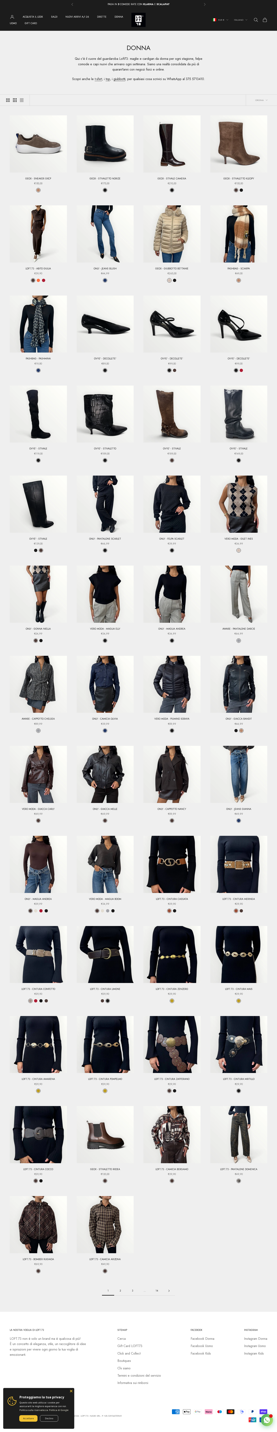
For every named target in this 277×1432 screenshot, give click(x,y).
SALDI (54, 17)
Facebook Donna (202, 1338)
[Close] (71, 1391)
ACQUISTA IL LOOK (33, 17)
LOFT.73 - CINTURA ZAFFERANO (171, 1079)
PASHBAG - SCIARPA (239, 268)
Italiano (238, 19)
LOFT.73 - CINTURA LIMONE (105, 989)
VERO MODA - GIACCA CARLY (38, 809)
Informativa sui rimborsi (132, 1383)
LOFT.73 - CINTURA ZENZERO (172, 989)
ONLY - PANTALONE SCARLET (105, 539)
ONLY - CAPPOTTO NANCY (172, 809)
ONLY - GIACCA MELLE (105, 809)
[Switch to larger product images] (8, 100)
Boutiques (124, 1360)
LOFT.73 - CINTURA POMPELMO (105, 1079)
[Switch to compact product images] (22, 100)
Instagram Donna (255, 1338)
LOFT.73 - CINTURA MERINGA (238, 899)
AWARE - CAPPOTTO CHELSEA (38, 719)
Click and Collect (129, 1353)
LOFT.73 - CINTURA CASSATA (172, 899)
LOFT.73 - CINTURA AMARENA (38, 1079)
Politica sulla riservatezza (33, 1410)
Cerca (121, 1338)
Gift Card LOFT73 (129, 1346)
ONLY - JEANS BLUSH (105, 268)
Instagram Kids (254, 1353)
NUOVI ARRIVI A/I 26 (77, 17)
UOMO (13, 23)
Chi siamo (124, 1368)
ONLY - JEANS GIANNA (238, 809)
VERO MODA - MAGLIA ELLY (105, 629)
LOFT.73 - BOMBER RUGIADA (38, 1259)
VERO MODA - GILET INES (238, 539)
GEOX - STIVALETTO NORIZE (105, 178)
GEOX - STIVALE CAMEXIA (172, 178)
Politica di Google (59, 1410)
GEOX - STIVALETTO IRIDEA (105, 1169)
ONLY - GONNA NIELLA (38, 629)
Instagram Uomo (255, 1346)
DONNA (119, 17)
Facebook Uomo (202, 1346)
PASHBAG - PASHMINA (38, 358)
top (108, 79)
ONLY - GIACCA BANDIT (239, 719)
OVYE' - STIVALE (38, 448)
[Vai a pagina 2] (169, 1290)
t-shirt (98, 79)
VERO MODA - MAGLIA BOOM (105, 899)
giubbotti (119, 79)
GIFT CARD (31, 23)
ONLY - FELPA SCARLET (171, 539)
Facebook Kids (201, 1353)
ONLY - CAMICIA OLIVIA (105, 719)
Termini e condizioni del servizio (139, 1375)
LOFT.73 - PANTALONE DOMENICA (238, 1169)
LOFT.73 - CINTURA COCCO (38, 1169)
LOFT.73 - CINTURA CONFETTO (38, 989)
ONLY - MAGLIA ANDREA (171, 629)
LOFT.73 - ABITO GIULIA (38, 268)
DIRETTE (101, 17)
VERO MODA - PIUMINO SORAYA (171, 719)
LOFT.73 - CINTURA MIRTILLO (238, 1079)
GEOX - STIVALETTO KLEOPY (238, 178)
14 (157, 1291)
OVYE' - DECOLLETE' (105, 358)
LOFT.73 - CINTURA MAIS (238, 989)
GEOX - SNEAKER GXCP (38, 178)
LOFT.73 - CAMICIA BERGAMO (172, 1169)
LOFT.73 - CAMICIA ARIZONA (105, 1259)
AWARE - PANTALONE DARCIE (238, 629)
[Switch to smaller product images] (15, 100)
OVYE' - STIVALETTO (105, 448)
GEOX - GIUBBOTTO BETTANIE (171, 268)
